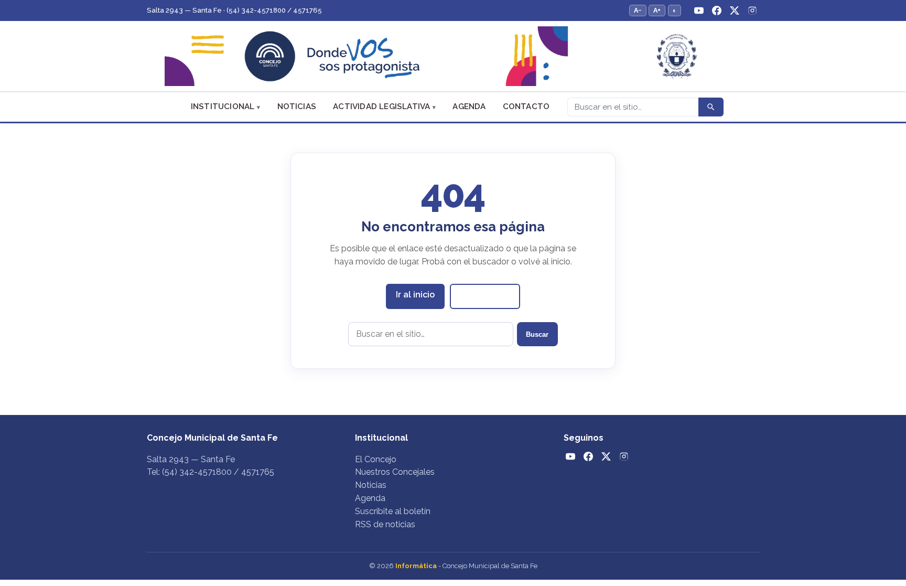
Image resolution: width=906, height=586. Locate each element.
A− (638, 10)
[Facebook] (717, 10)
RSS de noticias (385, 524)
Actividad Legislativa (381, 106)
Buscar (537, 334)
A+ (657, 10)
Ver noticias (485, 296)
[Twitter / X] (734, 10)
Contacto (526, 106)
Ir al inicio (415, 295)
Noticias (297, 106)
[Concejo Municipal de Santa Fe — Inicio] (453, 56)
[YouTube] (699, 10)
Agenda (469, 106)
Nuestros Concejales (395, 472)
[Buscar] (711, 107)
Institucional (223, 106)
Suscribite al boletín (392, 511)
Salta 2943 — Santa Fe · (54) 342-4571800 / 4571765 (234, 10)
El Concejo (375, 459)
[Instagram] (752, 10)
